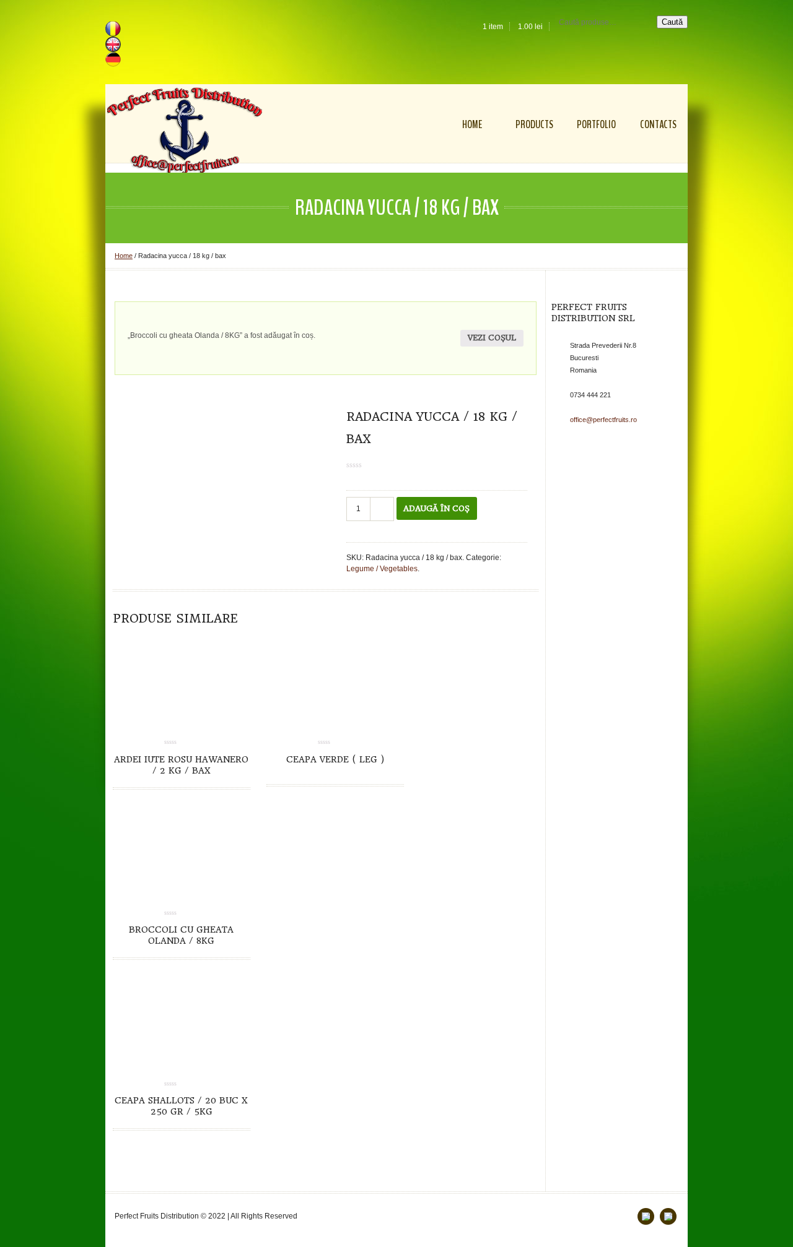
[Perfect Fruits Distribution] (184, 130)
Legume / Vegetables (382, 568)
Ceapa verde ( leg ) (335, 759)
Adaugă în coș (436, 508)
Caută (672, 22)
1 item (493, 26)
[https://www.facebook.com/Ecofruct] (645, 1216)
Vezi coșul (492, 337)
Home (124, 255)
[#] (668, 1216)
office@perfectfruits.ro (603, 419)
